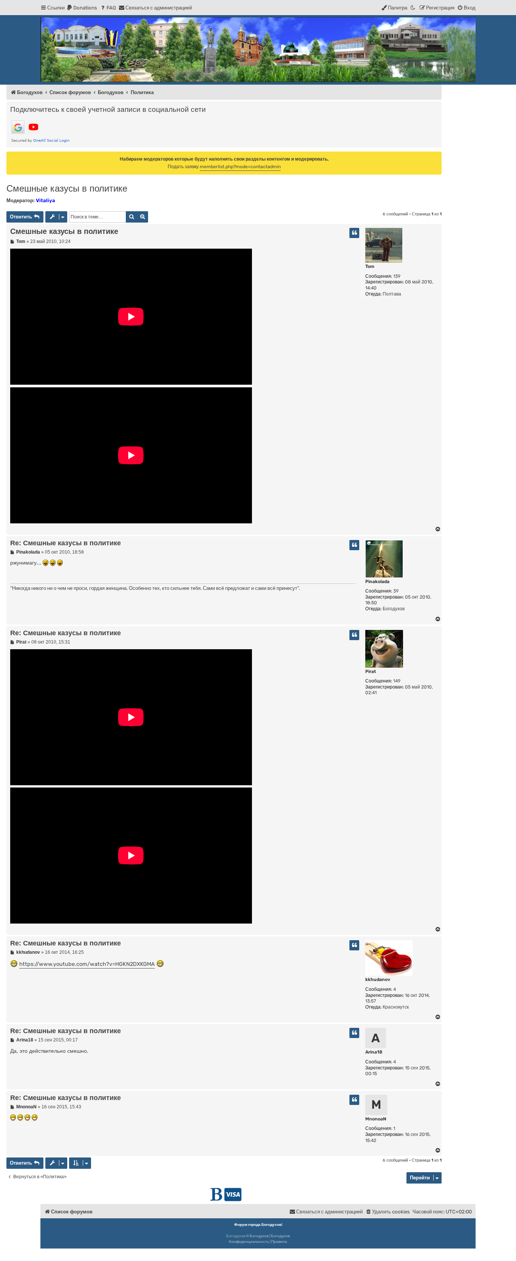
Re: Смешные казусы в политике (65, 543)
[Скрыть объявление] (436, 157)
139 (396, 276)
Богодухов (259, 1236)
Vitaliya (45, 200)
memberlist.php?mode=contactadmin (240, 166)
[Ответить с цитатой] (354, 233)
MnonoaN (375, 1119)
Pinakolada (377, 581)
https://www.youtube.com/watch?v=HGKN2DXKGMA (87, 964)
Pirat (370, 671)
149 (396, 681)
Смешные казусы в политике (66, 188)
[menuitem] (81, 7)
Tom (369, 266)
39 (396, 591)
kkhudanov (377, 979)
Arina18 (373, 1052)
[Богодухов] (258, 49)
